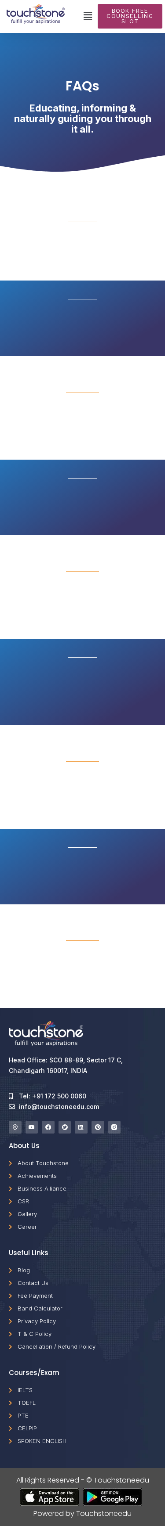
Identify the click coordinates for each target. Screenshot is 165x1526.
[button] (88, 16)
